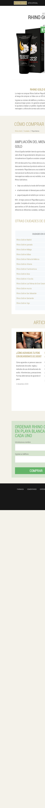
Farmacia (20, 489)
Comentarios (31, 489)
